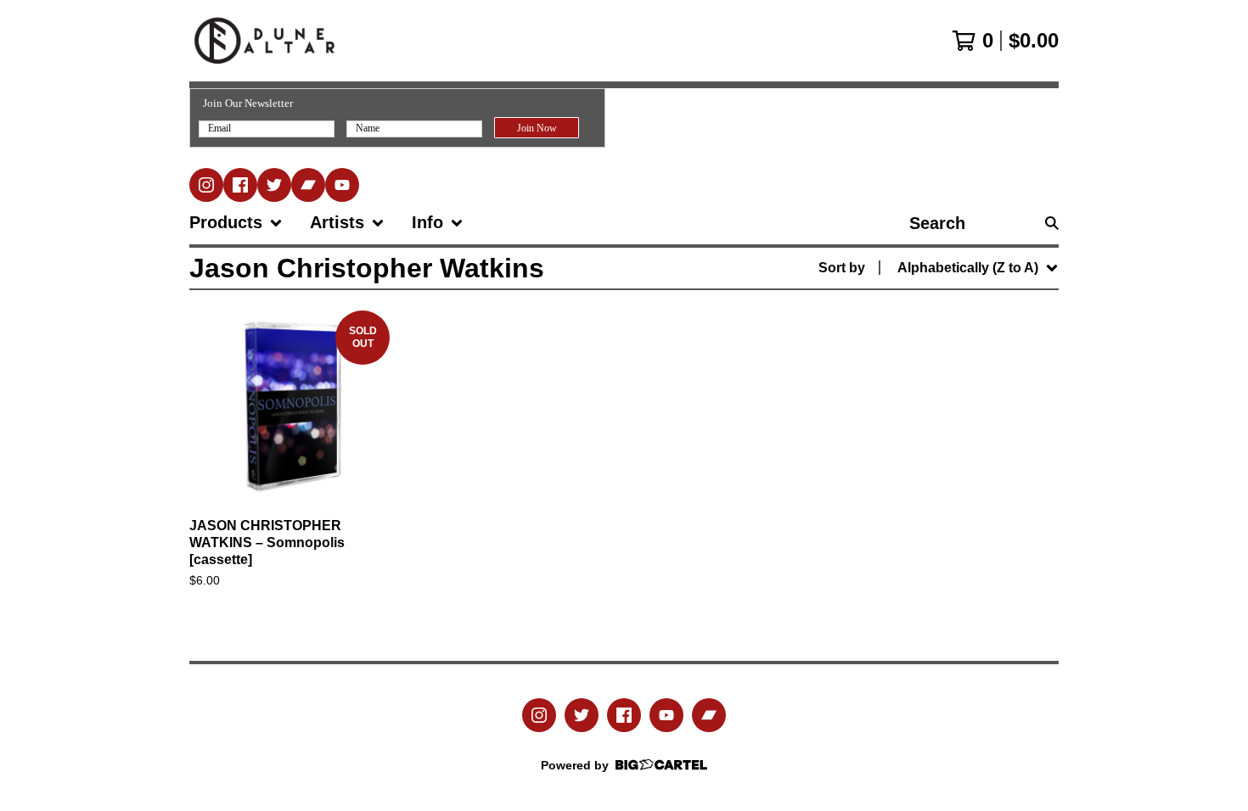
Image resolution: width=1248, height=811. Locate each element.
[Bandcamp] (308, 185)
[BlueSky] (274, 185)
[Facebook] (240, 185)
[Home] (264, 41)
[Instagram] (206, 185)
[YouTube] (342, 185)
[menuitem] (236, 223)
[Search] (1051, 223)
